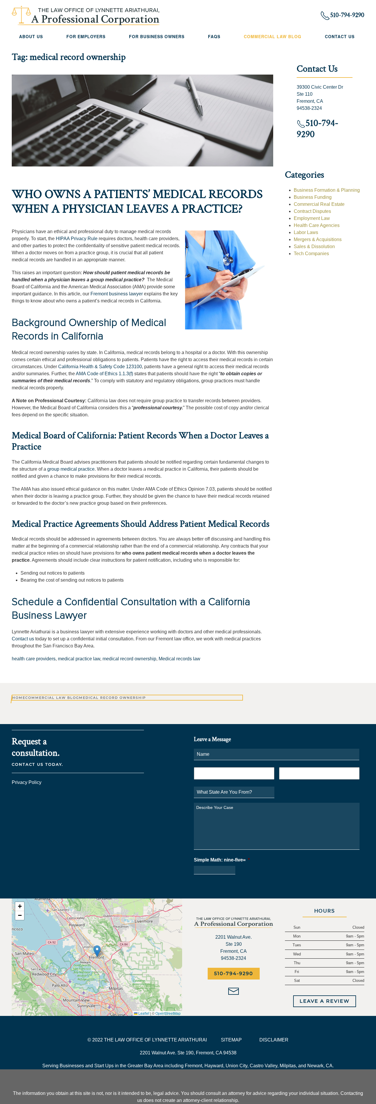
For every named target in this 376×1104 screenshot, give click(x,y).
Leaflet (143, 1013)
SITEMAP (231, 1039)
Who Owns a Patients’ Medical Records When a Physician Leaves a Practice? (137, 201)
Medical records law (179, 658)
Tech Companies (311, 253)
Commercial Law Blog (272, 36)
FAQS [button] (214, 36)
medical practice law (79, 658)
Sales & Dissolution (314, 246)
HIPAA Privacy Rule (77, 238)
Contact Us (340, 36)
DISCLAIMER (273, 1039)
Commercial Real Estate (319, 204)
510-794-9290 (233, 973)
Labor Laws (306, 232)
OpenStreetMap (168, 1013)
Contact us (23, 638)
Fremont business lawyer (116, 293)
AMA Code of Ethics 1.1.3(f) (104, 373)
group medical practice (71, 469)
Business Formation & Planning (327, 190)
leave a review (325, 1001)
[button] (97, 951)
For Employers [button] (85, 36)
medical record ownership (129, 658)
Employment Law (312, 218)
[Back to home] (86, 15)
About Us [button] (31, 36)
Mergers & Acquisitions (318, 239)
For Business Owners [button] (156, 36)
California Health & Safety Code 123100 (100, 366)
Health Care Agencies (317, 225)
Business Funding (313, 197)
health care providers (34, 658)
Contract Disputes (312, 211)
